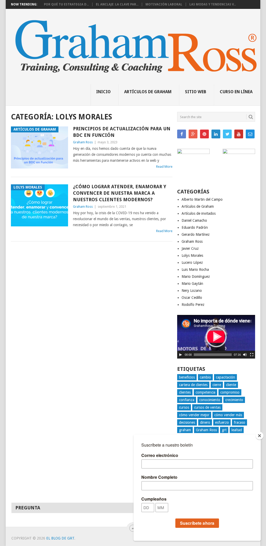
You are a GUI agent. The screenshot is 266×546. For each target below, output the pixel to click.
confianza (186, 400)
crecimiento (234, 400)
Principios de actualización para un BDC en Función (121, 132)
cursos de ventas (207, 407)
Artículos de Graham (147, 91)
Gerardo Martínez (196, 234)
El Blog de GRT (60, 538)
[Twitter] (227, 134)
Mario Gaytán (192, 283)
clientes (185, 392)
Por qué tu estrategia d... (66, 4)
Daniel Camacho (194, 220)
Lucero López (192, 262)
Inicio (103, 91)
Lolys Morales (192, 255)
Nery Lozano (192, 290)
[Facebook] (181, 134)
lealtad (236, 430)
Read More (164, 166)
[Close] (259, 436)
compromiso (230, 392)
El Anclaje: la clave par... (117, 4)
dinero (205, 422)
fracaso (239, 422)
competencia (205, 392)
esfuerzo (222, 422)
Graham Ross (83, 142)
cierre (216, 385)
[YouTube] (238, 134)
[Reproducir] (180, 355)
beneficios (187, 377)
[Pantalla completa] (252, 355)
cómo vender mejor (194, 415)
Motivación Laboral (163, 4)
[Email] (250, 134)
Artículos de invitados (199, 213)
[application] (216, 337)
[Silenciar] (245, 355)
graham (185, 430)
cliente (231, 385)
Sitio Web (195, 91)
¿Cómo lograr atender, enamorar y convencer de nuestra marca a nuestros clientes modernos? (119, 193)
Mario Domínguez (196, 276)
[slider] (213, 354)
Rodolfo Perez (193, 304)
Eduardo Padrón (195, 227)
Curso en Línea (236, 91)
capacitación (225, 377)
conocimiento (209, 400)
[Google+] (193, 134)
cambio (205, 377)
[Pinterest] (204, 134)
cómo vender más (228, 415)
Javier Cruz (190, 248)
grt (224, 430)
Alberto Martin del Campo (202, 199)
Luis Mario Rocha (195, 269)
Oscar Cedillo (192, 297)
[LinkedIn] (215, 134)
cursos (184, 407)
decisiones (187, 422)
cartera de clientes (193, 385)
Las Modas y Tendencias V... (212, 4)
